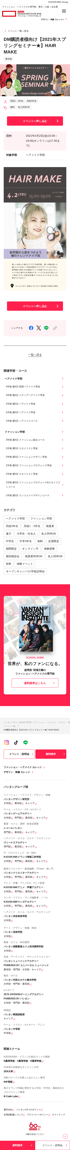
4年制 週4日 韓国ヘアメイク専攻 (23, 386)
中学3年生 (25, 541)
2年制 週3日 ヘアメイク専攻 (20, 412)
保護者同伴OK (33, 556)
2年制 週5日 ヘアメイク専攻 (20, 403)
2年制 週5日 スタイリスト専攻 (22, 448)
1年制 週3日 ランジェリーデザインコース (27, 495)
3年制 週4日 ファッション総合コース (25, 440)
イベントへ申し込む (35, 121)
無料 (40, 541)
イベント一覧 (9, 726)
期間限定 (11, 548)
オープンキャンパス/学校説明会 (25, 571)
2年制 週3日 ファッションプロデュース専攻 (29, 465)
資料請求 (51, 754)
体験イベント (25, 563)
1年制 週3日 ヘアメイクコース (22, 421)
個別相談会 (12, 556)
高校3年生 (12, 526)
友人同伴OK (48, 533)
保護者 (50, 526)
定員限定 (53, 541)
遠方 (8, 533)
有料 (8, 563)
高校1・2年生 (32, 526)
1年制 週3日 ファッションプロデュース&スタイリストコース (33, 484)
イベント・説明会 (19, 754)
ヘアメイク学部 (15, 518)
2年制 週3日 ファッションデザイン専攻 (26, 457)
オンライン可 (30, 548)
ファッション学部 (41, 518)
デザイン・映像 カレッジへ (53, 19)
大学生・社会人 (26, 533)
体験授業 (49, 548)
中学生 (10, 541)
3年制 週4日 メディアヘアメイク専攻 (25, 395)
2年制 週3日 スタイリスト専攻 (22, 474)
